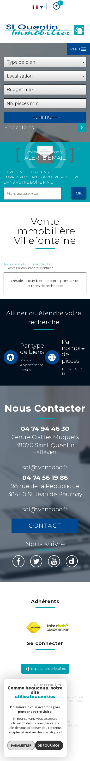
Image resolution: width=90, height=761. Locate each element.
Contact (45, 525)
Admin (80, 701)
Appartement (31, 365)
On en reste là (45, 684)
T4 (75, 369)
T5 (80, 369)
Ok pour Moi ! (48, 745)
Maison (26, 360)
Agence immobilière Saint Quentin (27, 264)
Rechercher (45, 117)
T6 (63, 373)
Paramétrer (21, 745)
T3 (69, 369)
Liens (69, 701)
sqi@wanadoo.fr (45, 467)
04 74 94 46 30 (45, 429)
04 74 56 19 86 (45, 478)
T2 (63, 369)
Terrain (25, 370)
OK (79, 193)
